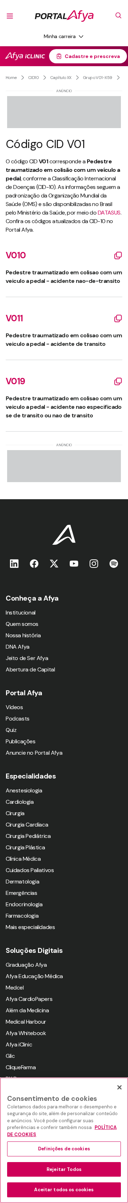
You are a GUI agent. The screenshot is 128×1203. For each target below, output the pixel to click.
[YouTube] (74, 563)
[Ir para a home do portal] (64, 16)
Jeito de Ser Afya (27, 658)
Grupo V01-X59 (97, 77)
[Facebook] (34, 563)
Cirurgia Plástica (25, 847)
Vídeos (14, 707)
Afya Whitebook (26, 1033)
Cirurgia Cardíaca (27, 824)
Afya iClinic (19, 1044)
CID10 (33, 77)
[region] (64, 1140)
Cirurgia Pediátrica (28, 836)
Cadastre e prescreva (92, 56)
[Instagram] (94, 563)
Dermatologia (22, 881)
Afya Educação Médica (34, 976)
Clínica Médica (23, 858)
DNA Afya (18, 646)
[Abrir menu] (10, 16)
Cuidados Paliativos (30, 870)
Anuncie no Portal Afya (34, 752)
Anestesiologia (24, 790)
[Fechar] (119, 1087)
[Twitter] (54, 563)
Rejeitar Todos (64, 1169)
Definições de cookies (64, 1149)
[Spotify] (114, 563)
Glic (10, 1056)
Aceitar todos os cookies (64, 1190)
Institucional (21, 612)
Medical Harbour (26, 1021)
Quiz (11, 730)
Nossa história (23, 635)
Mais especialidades (30, 927)
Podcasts (18, 718)
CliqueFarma (21, 1067)
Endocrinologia (24, 904)
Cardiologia (20, 802)
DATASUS (109, 212)
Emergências (21, 893)
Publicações (21, 741)
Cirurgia (15, 813)
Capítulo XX (60, 77)
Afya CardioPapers (29, 999)
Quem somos (22, 624)
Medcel (15, 987)
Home (11, 77)
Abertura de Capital (30, 669)
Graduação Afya (26, 965)
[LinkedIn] (14, 563)
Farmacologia (22, 915)
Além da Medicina (27, 1010)
